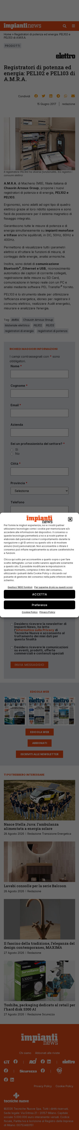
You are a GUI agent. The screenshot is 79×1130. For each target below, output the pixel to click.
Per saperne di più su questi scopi (53, 587)
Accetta (39, 594)
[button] (70, 519)
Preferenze (39, 605)
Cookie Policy (30, 612)
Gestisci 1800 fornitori (20, 587)
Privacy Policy (47, 612)
